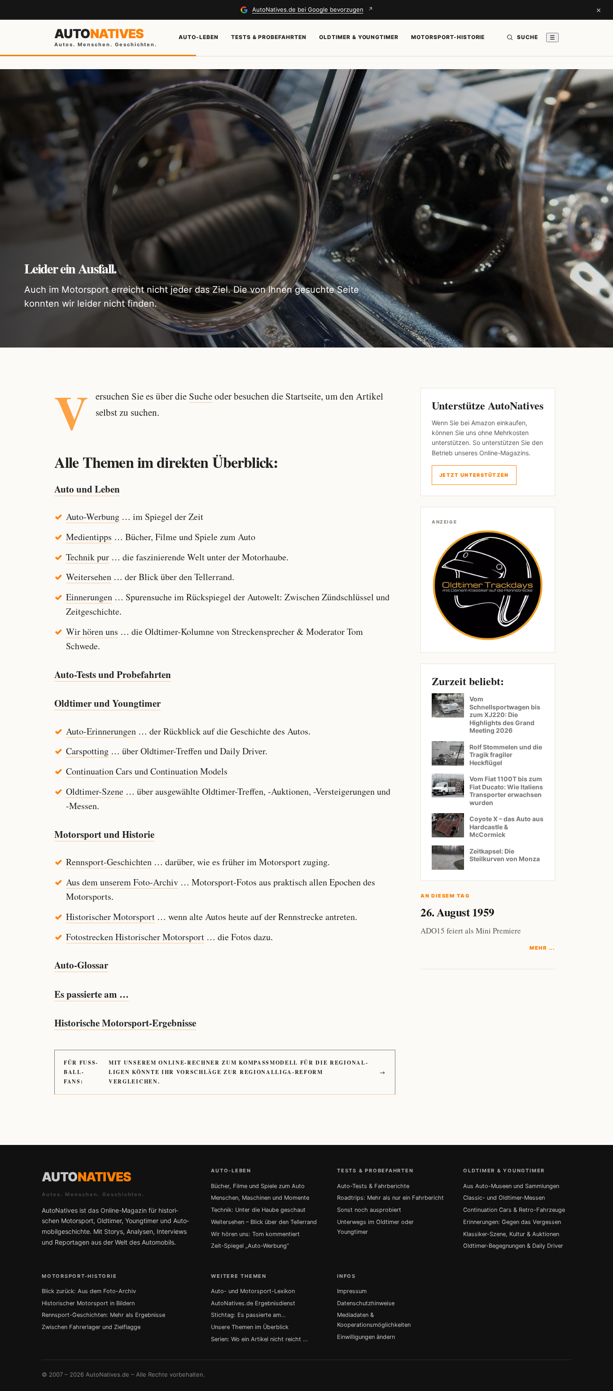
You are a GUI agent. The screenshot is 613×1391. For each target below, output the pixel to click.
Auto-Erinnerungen (101, 731)
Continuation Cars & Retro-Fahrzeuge (514, 1209)
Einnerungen (89, 597)
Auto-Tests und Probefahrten (112, 674)
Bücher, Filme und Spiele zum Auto (258, 1186)
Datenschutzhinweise (365, 1303)
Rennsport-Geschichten (109, 862)
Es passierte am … (91, 994)
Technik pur (87, 557)
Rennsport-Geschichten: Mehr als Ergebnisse (103, 1315)
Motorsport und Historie (104, 834)
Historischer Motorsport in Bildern (88, 1303)
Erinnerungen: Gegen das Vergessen (512, 1222)
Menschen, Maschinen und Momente (260, 1197)
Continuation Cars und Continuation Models (147, 771)
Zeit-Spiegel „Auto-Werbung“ (250, 1245)
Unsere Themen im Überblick (250, 1327)
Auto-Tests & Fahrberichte (373, 1186)
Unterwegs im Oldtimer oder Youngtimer (375, 1227)
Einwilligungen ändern (366, 1337)
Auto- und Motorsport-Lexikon (253, 1291)
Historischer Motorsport (110, 917)
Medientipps (89, 537)
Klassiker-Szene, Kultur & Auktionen (511, 1234)
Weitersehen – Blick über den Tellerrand (264, 1222)
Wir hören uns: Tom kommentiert (255, 1234)
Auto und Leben (87, 489)
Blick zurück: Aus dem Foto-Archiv (89, 1291)
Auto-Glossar (81, 965)
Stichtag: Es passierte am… (248, 1315)
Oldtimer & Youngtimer (358, 37)
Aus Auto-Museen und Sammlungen (511, 1186)
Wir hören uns (92, 631)
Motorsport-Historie (448, 37)
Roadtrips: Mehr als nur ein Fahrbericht (390, 1197)
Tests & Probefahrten (268, 37)
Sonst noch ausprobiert (369, 1209)
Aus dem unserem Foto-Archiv (122, 882)
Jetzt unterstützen (474, 475)
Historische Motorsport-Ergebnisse (125, 1023)
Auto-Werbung (92, 517)
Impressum (352, 1291)
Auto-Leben (199, 37)
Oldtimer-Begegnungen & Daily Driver (513, 1245)
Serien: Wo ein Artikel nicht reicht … (259, 1339)
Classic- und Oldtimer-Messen (504, 1197)
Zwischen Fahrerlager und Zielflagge (91, 1327)
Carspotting (87, 751)
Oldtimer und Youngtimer (107, 703)
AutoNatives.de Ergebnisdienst (253, 1303)
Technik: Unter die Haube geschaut (258, 1209)
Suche (200, 396)
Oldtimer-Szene (94, 791)
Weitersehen (88, 577)
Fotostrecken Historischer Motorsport (135, 937)
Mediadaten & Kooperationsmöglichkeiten (374, 1320)
